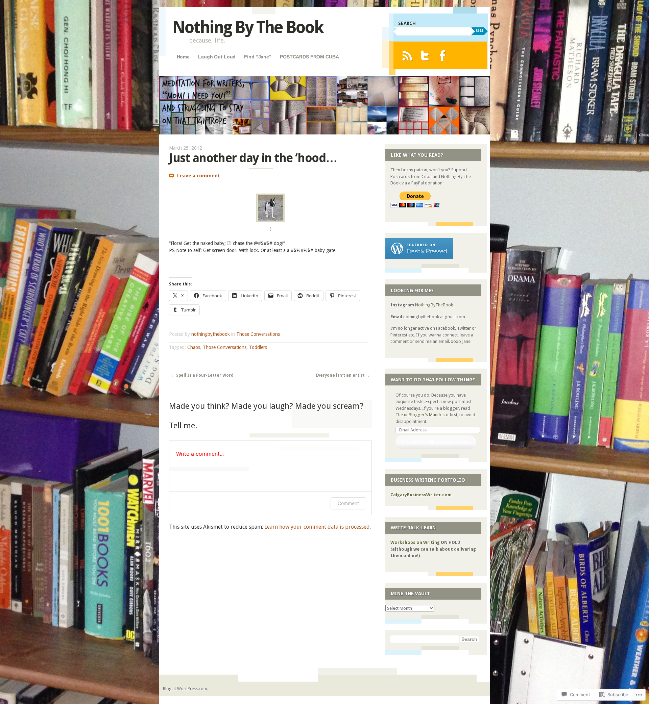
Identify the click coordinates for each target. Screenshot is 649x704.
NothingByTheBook (434, 304)
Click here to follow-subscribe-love (436, 442)
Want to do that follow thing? (433, 379)
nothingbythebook (210, 334)
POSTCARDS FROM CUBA (309, 56)
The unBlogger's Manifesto (422, 414)
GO (479, 30)
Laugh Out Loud (217, 56)
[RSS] (407, 55)
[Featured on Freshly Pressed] (419, 257)
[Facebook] (442, 55)
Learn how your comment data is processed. (317, 527)
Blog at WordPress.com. (185, 688)
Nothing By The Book (247, 27)
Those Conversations (258, 334)
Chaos (193, 347)
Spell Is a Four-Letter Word (202, 375)
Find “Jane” (257, 56)
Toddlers (258, 347)
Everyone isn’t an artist (343, 375)
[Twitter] (425, 55)
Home (183, 56)
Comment (348, 503)
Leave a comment (198, 175)
